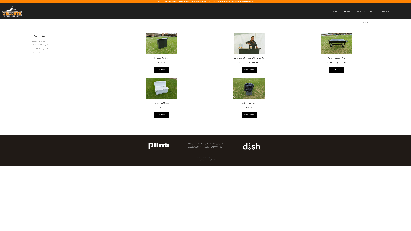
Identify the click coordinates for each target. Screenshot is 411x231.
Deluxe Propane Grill (336, 58)
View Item (162, 70)
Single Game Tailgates (40, 44)
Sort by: (366, 22)
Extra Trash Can (249, 103)
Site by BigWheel (212, 160)
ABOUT (335, 11)
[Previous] (121, 43)
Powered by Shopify (200, 160)
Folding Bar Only (161, 58)
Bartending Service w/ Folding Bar (249, 58)
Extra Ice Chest (162, 103)
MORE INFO (359, 11)
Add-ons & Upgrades (40, 48)
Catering (35, 52)
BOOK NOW (384, 11)
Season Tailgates (38, 41)
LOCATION (346, 11)
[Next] (202, 43)
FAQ (371, 11)
